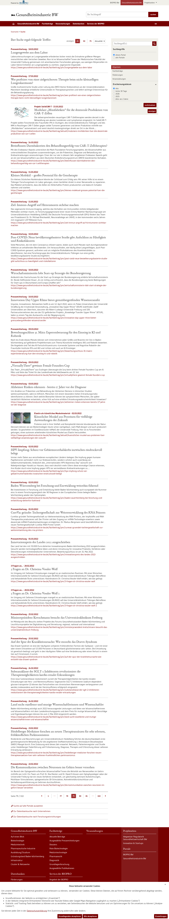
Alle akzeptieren (90, 916)
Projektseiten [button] (149, 2)
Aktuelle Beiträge (57, 836)
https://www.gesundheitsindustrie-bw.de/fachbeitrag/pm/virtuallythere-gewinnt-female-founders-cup (58, 375)
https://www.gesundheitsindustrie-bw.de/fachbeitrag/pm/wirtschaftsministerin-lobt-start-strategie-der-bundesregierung (59, 286)
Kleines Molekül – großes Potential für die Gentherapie (44, 175)
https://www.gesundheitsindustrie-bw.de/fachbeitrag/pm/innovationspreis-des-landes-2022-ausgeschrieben (53, 555)
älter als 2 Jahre (122, 99)
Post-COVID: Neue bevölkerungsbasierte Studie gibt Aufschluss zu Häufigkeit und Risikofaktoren (58, 239)
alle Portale (120, 57)
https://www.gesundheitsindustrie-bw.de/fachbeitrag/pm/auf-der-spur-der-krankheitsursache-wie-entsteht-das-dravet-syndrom (56, 658)
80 (80, 796)
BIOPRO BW (114, 2)
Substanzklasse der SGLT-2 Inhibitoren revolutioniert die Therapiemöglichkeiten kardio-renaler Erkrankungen (46, 673)
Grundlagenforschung (59, 864)
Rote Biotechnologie (59, 848)
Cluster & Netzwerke (20, 864)
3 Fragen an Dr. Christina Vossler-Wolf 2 (35, 593)
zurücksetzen (150, 105)
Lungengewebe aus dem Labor (29, 52)
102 (99, 796)
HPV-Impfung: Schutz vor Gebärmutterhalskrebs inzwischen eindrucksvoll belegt (56, 452)
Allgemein (116, 67)
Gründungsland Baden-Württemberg (27, 856)
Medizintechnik (18, 844)
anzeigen (152, 111)
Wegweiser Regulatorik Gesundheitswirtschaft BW (135, 838)
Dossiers (53, 844)
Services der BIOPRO (95, 23)
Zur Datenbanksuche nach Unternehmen (31, 811)
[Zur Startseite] (35, 14)
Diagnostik (54, 860)
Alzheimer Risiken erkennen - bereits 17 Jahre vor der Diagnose (48, 387)
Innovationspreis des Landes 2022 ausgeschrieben (40, 542)
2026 (117, 94)
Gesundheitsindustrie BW (132, 2)
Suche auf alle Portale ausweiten (28, 805)
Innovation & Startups (133, 843)
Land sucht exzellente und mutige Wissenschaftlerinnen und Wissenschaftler (57, 704)
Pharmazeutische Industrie (23, 848)
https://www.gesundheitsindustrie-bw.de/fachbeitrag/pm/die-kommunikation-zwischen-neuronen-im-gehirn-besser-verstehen (58, 786)
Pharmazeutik (56, 856)
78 (67, 796)
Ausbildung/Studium (20, 852)
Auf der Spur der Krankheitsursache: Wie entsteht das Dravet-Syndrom (54, 642)
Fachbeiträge (47, 23)
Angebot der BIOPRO (59, 879)
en (156, 23)
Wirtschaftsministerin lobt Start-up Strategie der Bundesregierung (51, 273)
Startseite (14, 32)
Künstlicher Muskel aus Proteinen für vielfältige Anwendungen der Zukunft (63, 418)
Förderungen (117, 75)
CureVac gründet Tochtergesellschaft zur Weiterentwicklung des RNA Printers (58, 512)
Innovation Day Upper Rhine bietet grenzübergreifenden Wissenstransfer (55, 300)
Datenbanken (78, 23)
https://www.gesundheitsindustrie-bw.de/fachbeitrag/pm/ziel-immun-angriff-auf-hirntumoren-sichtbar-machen (59, 224)
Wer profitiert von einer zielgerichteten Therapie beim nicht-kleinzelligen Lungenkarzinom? (54, 81)
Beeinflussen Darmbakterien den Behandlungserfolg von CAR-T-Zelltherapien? (59, 146)
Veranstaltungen (63, 23)
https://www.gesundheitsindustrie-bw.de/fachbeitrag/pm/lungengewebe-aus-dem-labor (51, 67)
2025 (117, 96)
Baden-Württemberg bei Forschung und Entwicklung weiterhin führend (54, 486)
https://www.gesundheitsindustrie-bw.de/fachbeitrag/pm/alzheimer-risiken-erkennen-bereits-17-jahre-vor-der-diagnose (58, 403)
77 (61, 796)
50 (84, 41)
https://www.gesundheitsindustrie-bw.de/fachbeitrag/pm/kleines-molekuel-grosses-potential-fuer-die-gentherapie (58, 191)
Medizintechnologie (58, 852)
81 (87, 796)
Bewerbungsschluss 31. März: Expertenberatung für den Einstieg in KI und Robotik (55, 334)
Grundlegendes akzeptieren (70, 916)
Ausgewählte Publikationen (62, 868)
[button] (154, 84)
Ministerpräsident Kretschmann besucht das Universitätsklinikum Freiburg (56, 617)
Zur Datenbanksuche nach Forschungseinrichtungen (37, 816)
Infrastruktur (17, 860)
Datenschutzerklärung (37, 910)
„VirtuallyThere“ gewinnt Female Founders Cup (40, 365)
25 (78, 41)
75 (91, 41)
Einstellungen (160, 916)
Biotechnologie (17, 840)
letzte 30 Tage (121, 91)
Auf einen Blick (17, 836)
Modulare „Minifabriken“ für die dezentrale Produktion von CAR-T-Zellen (71, 112)
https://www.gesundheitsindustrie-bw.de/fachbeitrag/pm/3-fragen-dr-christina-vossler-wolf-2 (54, 605)
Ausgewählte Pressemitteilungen (64, 840)
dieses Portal (121, 55)
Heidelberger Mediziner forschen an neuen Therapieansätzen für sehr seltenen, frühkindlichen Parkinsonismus (58, 733)
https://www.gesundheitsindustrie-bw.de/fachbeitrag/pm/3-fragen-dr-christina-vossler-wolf (53, 581)
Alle (117, 88)
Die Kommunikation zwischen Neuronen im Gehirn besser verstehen (53, 767)
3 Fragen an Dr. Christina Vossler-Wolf (34, 569)
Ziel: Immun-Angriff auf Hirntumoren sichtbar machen (45, 205)
